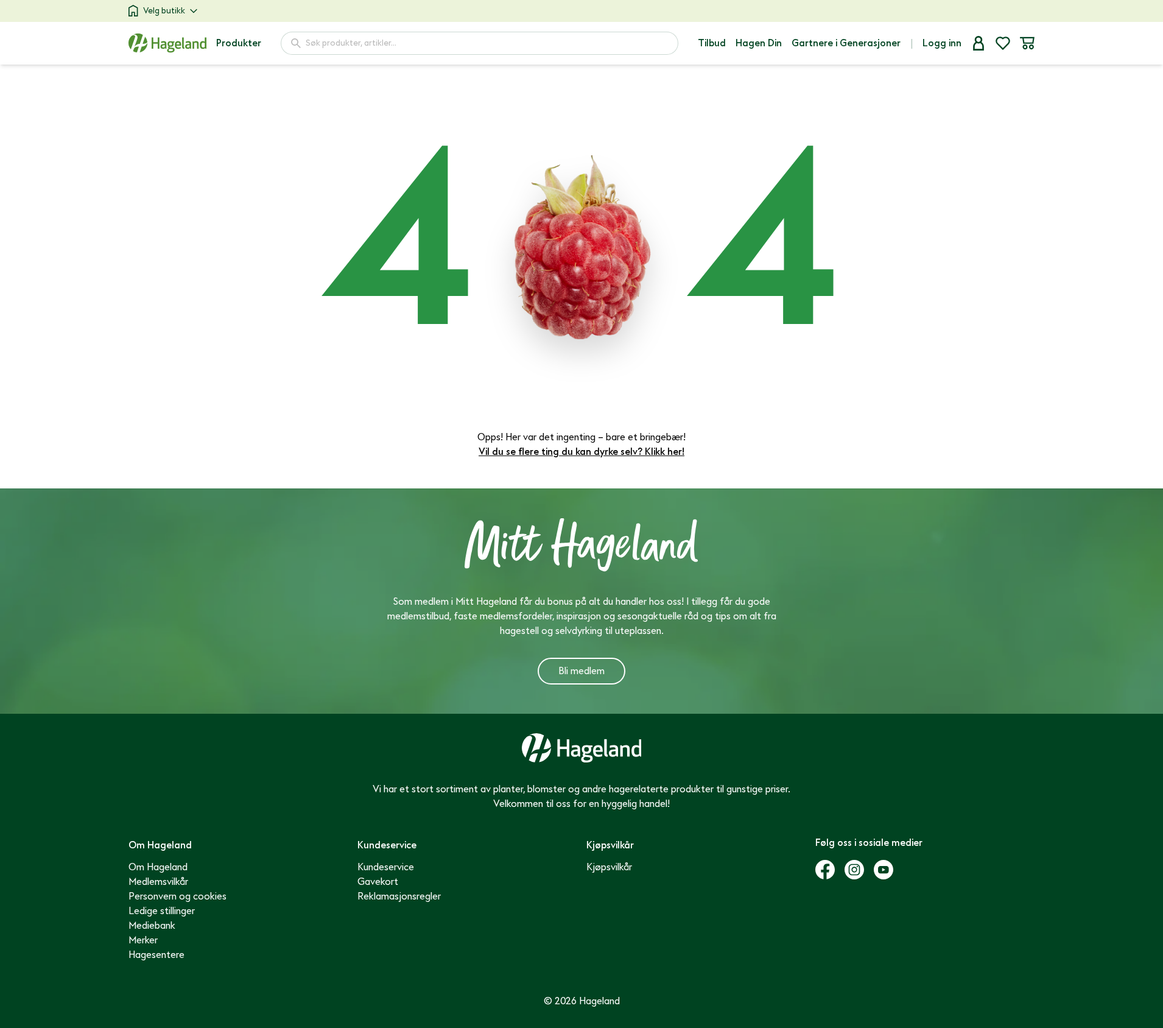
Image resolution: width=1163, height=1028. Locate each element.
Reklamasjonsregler (399, 896)
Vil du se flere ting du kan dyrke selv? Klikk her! (581, 452)
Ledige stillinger (161, 911)
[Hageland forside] (167, 42)
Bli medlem (581, 671)
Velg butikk (164, 10)
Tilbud (712, 43)
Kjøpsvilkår (609, 867)
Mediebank (151, 925)
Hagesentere (156, 955)
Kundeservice (385, 867)
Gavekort (377, 882)
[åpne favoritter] (1003, 43)
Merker (143, 940)
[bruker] (978, 43)
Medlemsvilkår (158, 882)
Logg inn (941, 43)
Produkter (238, 43)
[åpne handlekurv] (1027, 43)
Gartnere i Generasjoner (846, 43)
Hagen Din (759, 43)
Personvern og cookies (177, 896)
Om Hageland (158, 867)
